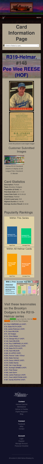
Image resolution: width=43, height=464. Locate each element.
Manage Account (22, 443)
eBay (21, 426)
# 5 (5, 324)
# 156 (6, 351)
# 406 (6, 372)
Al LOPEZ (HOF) (15, 353)
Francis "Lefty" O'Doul (16, 355)
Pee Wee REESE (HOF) (21, 71)
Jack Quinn (13, 372)
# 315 (6, 363)
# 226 (6, 353)
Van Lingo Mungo (15, 365)
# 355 (6, 365)
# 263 (6, 358)
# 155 (6, 348)
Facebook (21, 424)
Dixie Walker (13, 336)
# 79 (5, 331)
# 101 (6, 336)
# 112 (6, 338)
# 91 (5, 334)
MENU (38, 17)
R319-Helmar (21, 56)
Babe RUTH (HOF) (15, 326)
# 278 (6, 360)
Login (22, 438)
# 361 (6, 367)
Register (21, 441)
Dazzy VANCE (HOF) (16, 360)
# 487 (6, 379)
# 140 (6, 341)
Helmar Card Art (21, 404)
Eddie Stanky (13, 363)
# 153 (6, 346)
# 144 (6, 343)
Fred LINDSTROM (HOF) (18, 377)
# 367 (6, 370)
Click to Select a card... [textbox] (13, 45)
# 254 (6, 355)
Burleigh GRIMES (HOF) (17, 367)
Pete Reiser (13, 370)
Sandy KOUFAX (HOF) (17, 379)
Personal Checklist (21, 446)
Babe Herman (14, 358)
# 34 (5, 326)
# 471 (6, 377)
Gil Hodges (12, 334)
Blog (21, 414)
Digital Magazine (22, 411)
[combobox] (21, 45)
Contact (21, 429)
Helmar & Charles (21, 409)
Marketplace (21, 407)
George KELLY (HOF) (16, 338)
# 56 (5, 329)
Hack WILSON (13, 331)
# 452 (6, 375)
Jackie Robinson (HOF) (16, 329)
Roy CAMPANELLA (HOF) (16, 324)
